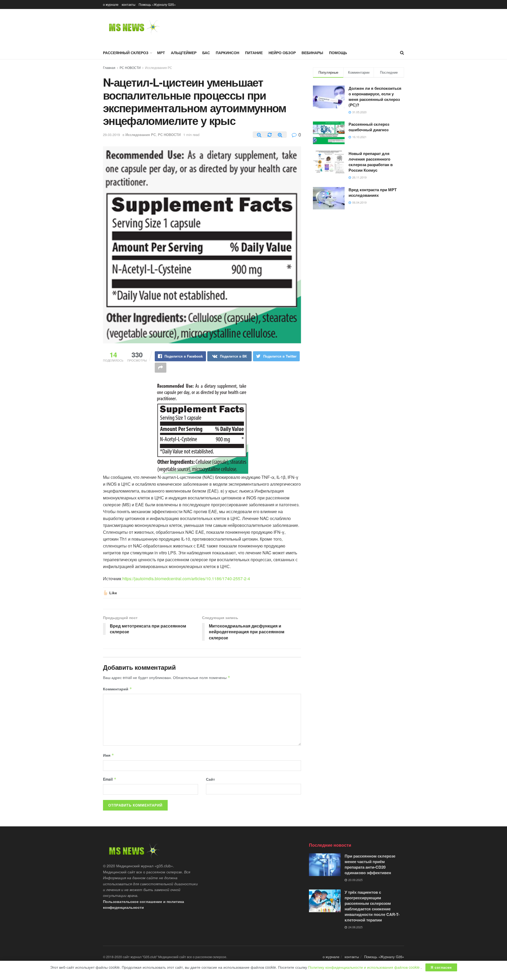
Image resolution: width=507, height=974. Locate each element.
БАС (206, 52)
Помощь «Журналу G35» (157, 4)
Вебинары (312, 52)
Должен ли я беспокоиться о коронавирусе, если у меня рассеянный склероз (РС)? (375, 96)
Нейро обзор (282, 52)
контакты (128, 4)
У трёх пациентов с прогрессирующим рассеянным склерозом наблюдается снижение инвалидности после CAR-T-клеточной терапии (372, 906)
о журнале (111, 4)
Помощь (338, 52)
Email (109, 779)
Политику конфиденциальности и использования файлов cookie (364, 967)
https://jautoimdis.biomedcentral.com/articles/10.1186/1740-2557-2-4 (186, 578)
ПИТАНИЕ (254, 52)
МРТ (161, 52)
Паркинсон (227, 52)
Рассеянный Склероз (125, 52)
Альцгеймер (183, 52)
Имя (108, 755)
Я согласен (441, 967)
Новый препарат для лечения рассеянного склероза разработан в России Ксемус (371, 162)
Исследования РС (158, 67)
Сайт (210, 779)
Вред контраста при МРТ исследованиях (373, 192)
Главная (109, 67)
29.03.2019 (111, 134)
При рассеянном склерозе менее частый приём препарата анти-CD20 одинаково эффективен (370, 864)
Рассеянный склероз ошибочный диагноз (369, 127)
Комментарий (117, 688)
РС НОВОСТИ (130, 67)
